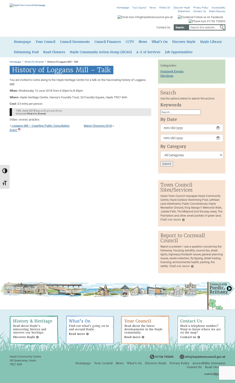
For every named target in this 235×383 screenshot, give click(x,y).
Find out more (170, 219)
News (152, 7)
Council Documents (75, 42)
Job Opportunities (179, 52)
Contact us (188, 337)
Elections (166, 76)
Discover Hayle (181, 7)
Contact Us (199, 11)
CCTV (130, 42)
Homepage (123, 7)
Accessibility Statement (209, 363)
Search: (180, 27)
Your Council (139, 7)
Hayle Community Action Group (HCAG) (101, 52)
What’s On (164, 7)
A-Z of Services (148, 52)
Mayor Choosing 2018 (98, 126)
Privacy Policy (200, 7)
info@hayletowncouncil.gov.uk (205, 357)
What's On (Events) (34, 61)
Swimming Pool (26, 52)
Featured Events (172, 71)
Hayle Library (211, 42)
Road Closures (217, 11)
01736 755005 (164, 357)
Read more (77, 334)
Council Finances (107, 42)
